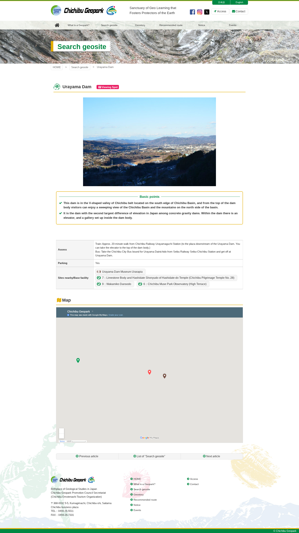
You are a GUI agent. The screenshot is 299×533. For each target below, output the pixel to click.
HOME (57, 67)
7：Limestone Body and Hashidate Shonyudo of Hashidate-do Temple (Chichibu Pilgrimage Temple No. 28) (168, 277)
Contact (240, 11)
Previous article (88, 456)
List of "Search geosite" (151, 456)
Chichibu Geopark (84, 10)
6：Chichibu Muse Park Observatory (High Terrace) (174, 284)
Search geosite (79, 67)
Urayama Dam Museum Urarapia (122, 271)
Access (221, 11)
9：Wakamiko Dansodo (116, 284)
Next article (213, 456)
